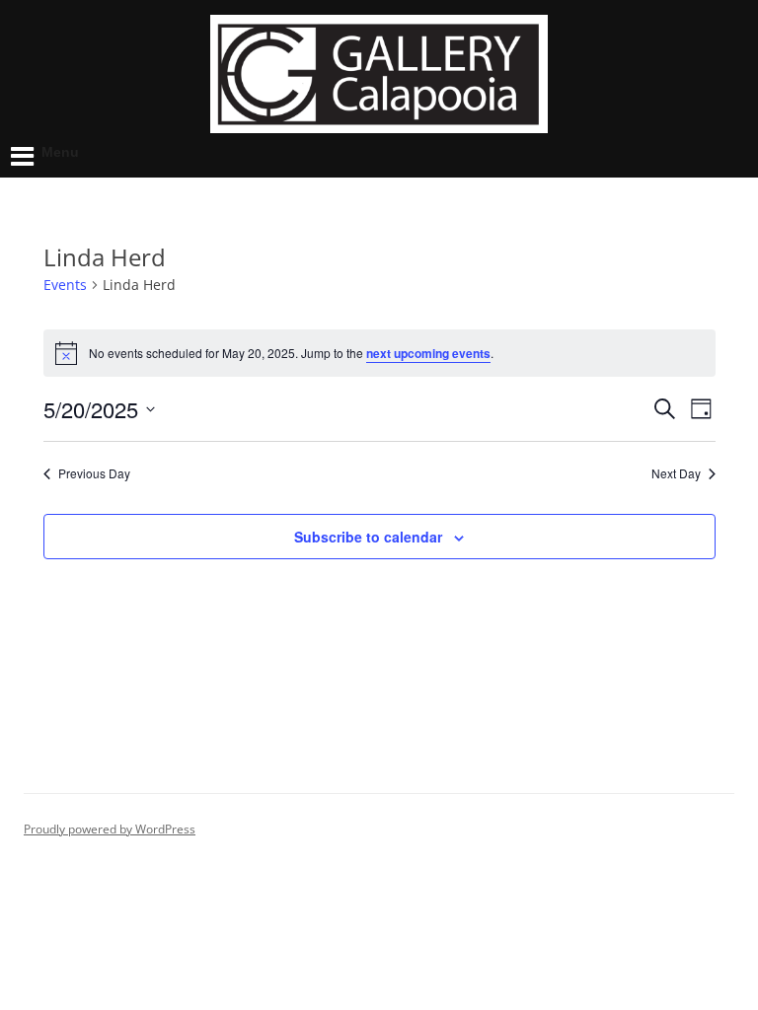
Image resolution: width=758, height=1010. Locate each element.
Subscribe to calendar (368, 536)
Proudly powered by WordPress (109, 829)
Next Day (676, 473)
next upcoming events (428, 353)
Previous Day (94, 473)
